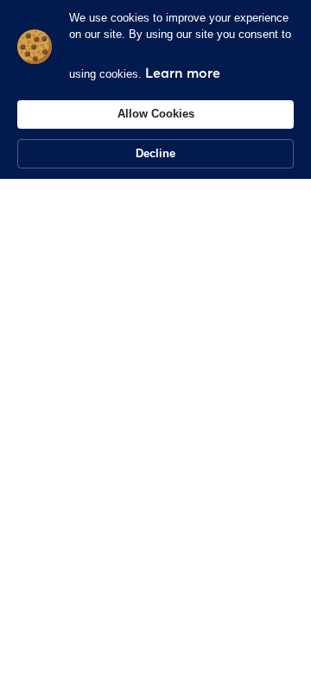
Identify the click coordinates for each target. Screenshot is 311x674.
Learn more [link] (182, 72)
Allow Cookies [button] (155, 113)
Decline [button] (155, 153)
